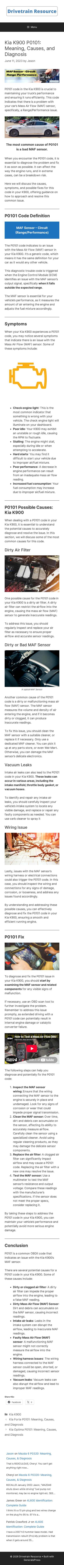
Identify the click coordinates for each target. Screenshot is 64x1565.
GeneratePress (32, 1559)
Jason (10, 1453)
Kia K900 (15, 1414)
